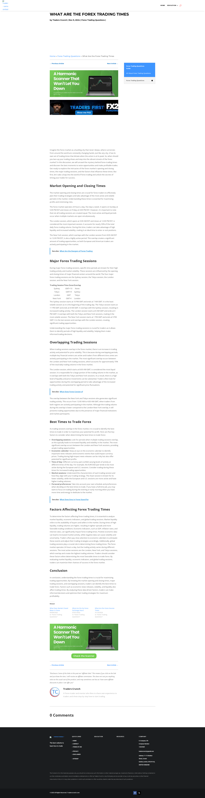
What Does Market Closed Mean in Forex (59, 609)
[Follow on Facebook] (135, 793)
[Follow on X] (139, 793)
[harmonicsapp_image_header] (84, 96)
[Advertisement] (102, 38)
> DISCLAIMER (76, 754)
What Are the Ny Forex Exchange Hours (80, 609)
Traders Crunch (60, 20)
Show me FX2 (84, 112)
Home (162, 5)
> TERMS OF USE (77, 747)
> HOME (74, 741)
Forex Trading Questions (93, 20)
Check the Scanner (83, 656)
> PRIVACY (75, 751)
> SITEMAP (75, 759)
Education (171, 5)
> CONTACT (75, 744)
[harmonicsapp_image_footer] (84, 650)
